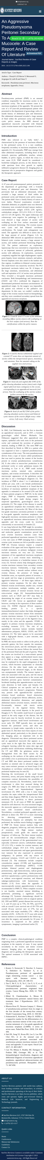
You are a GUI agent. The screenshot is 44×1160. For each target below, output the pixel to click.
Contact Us (6, 1147)
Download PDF (35, 53)
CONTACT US (22, 4)
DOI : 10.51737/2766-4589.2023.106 (16, 66)
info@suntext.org (22, 1)
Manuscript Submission (10, 1142)
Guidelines (6, 1145)
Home (4, 1136)
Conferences (6, 1139)
